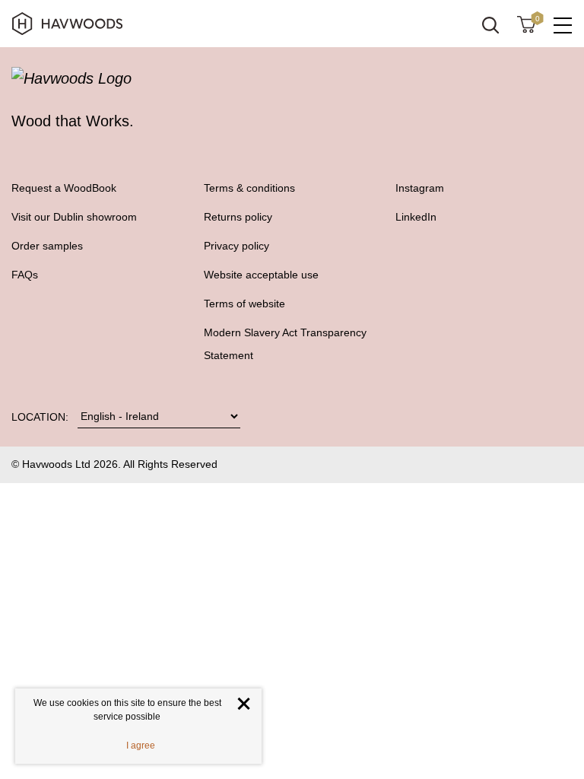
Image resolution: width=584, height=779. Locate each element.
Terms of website (244, 303)
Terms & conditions (249, 188)
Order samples (47, 246)
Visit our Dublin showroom (74, 217)
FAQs (24, 275)
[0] (526, 23)
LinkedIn (415, 217)
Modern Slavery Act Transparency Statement (285, 343)
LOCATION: (39, 417)
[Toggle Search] (490, 25)
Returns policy (238, 217)
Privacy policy (236, 246)
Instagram (419, 188)
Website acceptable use (261, 275)
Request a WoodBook (63, 188)
